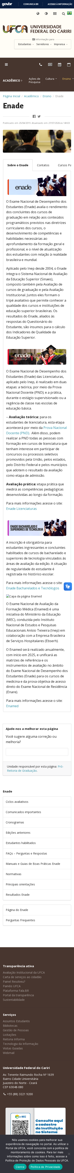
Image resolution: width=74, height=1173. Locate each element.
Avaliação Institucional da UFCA (24, 972)
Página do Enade (17, 910)
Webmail (8, 1053)
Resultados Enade (18, 895)
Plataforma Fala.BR (16, 991)
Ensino (66, 79)
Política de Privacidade (45, 1166)
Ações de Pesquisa (34, 80)
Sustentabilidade (14, 1000)
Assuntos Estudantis (16, 1021)
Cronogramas (15, 822)
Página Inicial (11, 96)
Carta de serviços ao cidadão (22, 977)
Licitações (9, 1035)
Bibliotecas (10, 1026)
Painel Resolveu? (14, 981)
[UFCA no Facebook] (34, 116)
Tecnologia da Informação (20, 1044)
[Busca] (64, 14)
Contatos (43, 165)
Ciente (20, 1166)
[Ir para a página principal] (37, 29)
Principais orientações (20, 884)
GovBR (7, 4)
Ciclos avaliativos (17, 802)
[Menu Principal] (7, 64)
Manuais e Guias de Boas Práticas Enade (33, 864)
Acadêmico (31, 96)
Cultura (49, 79)
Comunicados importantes (23, 812)
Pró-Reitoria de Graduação (35, 768)
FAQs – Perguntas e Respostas (26, 853)
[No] (69, 1154)
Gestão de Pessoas (16, 1030)
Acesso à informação (60, 4)
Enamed (12, 706)
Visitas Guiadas (13, 1048)
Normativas (13, 874)
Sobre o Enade (17, 165)
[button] (46, 13)
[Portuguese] (69, 14)
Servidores (43, 44)
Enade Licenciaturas (21, 508)
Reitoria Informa (14, 1039)
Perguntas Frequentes (20, 920)
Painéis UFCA (12, 986)
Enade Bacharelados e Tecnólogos (32, 588)
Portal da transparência (18, 995)
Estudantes (25, 44)
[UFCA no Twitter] (39, 116)
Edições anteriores (18, 833)
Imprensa (60, 44)
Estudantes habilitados (21, 843)
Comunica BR (30, 4)
